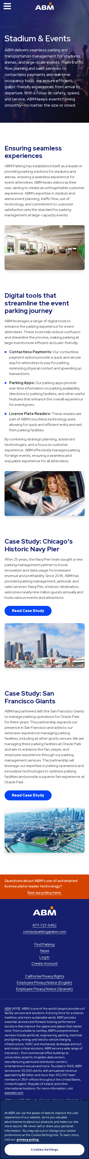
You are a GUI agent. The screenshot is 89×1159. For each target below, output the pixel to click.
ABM (8, 1009)
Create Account (44, 963)
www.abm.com (14, 1093)
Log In (44, 957)
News (44, 950)
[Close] (84, 1106)
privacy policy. (28, 1140)
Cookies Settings (44, 1150)
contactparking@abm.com (44, 931)
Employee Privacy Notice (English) (44, 982)
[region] (44, 1129)
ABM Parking (44, 6)
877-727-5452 (45, 925)
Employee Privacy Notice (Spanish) (44, 989)
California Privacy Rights (44, 976)
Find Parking (44, 944)
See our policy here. (44, 892)
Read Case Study (28, 610)
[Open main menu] (7, 6)
